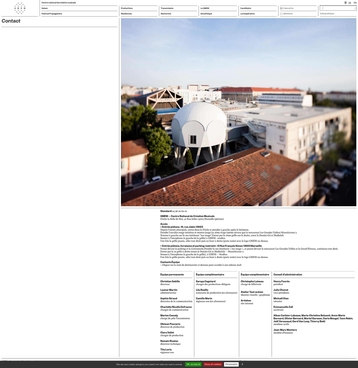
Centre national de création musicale (59, 2)
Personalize (231, 364)
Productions (127, 8)
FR (350, 3)
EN (355, 2)
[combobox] (349, 2)
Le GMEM (205, 8)
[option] (355, 2)
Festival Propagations (52, 13)
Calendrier (288, 8)
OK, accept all (193, 364)
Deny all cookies (213, 364)
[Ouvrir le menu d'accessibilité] (345, 2)
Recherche (166, 13)
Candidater (245, 8)
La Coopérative (247, 13)
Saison (45, 8)
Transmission (167, 8)
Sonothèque (206, 13)
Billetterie (288, 13)
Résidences (126, 13)
